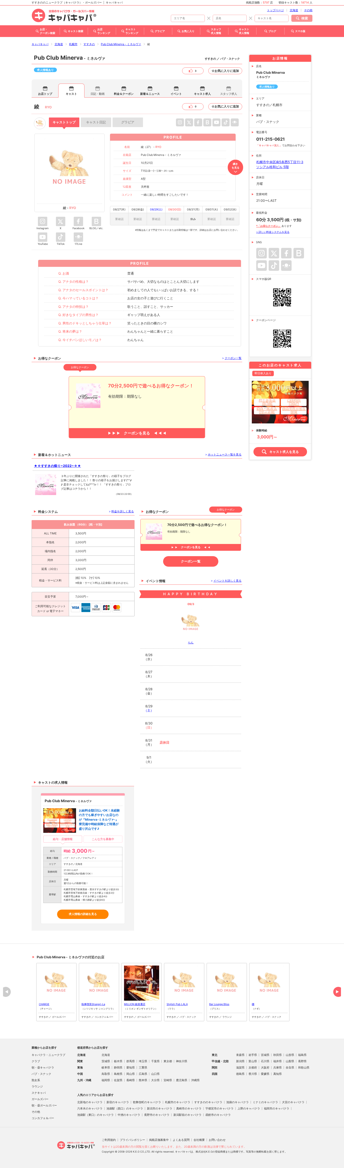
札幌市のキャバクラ (177, 1102)
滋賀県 (240, 1067)
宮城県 (265, 1055)
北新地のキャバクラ (89, 1102)
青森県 (240, 1055)
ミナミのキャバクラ (265, 1102)
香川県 (253, 1074)
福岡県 (106, 1080)
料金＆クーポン (124, 93)
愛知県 (130, 1067)
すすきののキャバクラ (208, 1102)
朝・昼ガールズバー (44, 1105)
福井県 (277, 1061)
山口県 (155, 1074)
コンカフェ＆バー (43, 1118)
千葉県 (155, 1061)
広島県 (143, 1074)
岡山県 (130, 1074)
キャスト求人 (202, 93)
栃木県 (118, 1061)
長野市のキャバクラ (156, 1115)
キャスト (71, 93)
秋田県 (277, 1055)
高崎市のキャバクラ (188, 1108)
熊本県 (143, 1080)
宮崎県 (168, 1080)
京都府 (253, 1067)
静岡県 (118, 1067)
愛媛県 (265, 1074)
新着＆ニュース (150, 93)
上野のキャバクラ (249, 1108)
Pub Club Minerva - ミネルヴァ (121, 44)
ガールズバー (40, 1099)
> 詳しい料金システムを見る (272, 232)
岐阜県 (106, 1067)
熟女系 (36, 1080)
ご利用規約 (109, 1140)
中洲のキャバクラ (129, 1115)
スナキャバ (39, 1093)
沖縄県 (195, 1080)
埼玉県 (143, 1061)
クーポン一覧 (191, 561)
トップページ (275, 10)
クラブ (36, 1061)
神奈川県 (181, 1061)
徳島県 (240, 1074)
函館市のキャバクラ (218, 1115)
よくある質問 (181, 1140)
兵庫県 (277, 1067)
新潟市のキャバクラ (159, 1108)
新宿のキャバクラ (117, 1102)
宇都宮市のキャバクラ (219, 1108)
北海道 (294, 10)
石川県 (265, 1061)
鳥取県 (106, 1074)
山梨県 (290, 1061)
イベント (176, 93)
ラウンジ (37, 1086)
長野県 (302, 1061)
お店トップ (45, 93)
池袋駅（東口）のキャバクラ (95, 1115)
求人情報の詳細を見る (83, 914)
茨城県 (106, 1061)
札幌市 (73, 44)
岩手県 (253, 1055)
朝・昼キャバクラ (43, 1067)
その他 (308, 10)
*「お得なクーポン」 (268, 226)
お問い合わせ (217, 1140)
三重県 (143, 1067)
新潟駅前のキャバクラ (187, 1115)
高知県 (277, 1074)
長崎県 (130, 1080)
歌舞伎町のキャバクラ (147, 1102)
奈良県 (290, 1067)
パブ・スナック (41, 1074)
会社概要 (199, 1140)
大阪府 (265, 1067)
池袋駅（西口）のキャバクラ (124, 1108)
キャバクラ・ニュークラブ (48, 1055)
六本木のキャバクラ (89, 1108)
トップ (64, 122)
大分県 (155, 1080)
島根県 (118, 1074)
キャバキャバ (40, 44)
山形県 (290, 1055)
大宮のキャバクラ (293, 1102)
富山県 (253, 1061)
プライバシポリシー (132, 1140)
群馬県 (130, 1061)
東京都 (168, 1061)
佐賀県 (118, 1080)
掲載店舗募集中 (159, 1140)
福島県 (302, 1055)
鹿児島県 (181, 1080)
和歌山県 (303, 1067)
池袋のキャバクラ (237, 1102)
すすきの (89, 44)
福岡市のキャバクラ (276, 1108)
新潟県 (240, 1061)
